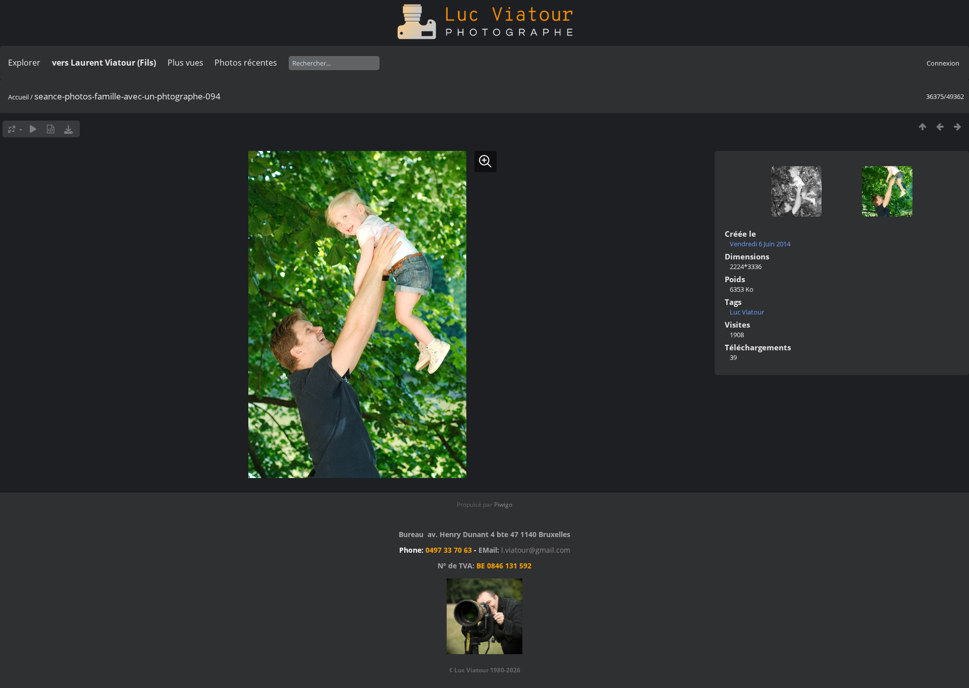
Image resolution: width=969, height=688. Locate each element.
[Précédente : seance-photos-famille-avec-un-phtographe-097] (940, 126)
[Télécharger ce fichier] (68, 129)
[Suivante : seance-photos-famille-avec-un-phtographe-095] (957, 126)
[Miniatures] (922, 126)
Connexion (943, 63)
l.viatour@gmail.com (535, 550)
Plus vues (185, 62)
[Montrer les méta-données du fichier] (51, 129)
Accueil (18, 96)
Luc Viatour (747, 311)
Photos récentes (245, 62)
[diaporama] (33, 129)
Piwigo (503, 504)
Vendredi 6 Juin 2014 (760, 243)
